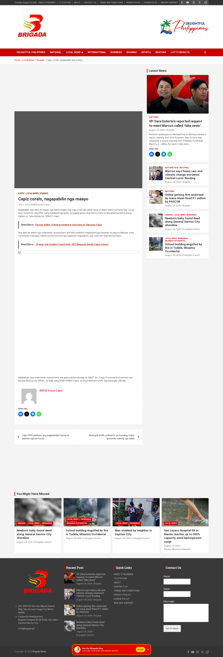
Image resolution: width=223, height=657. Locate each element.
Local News (73, 52)
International (97, 52)
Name (168, 576)
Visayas (44, 193)
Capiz (21, 193)
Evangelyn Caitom (191, 229)
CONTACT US (90, 2)
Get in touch (172, 628)
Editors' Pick (171, 168)
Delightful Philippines (31, 52)
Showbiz (131, 52)
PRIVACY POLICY (133, 2)
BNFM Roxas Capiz (40, 204)
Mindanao (192, 215)
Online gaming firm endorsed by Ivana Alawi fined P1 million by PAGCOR (185, 198)
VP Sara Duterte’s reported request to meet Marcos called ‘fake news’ (90, 577)
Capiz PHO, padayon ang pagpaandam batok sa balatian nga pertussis (45, 437)
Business (116, 52)
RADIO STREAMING (47, 2)
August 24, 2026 (173, 182)
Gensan (169, 215)
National (55, 52)
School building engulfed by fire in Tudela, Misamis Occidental (183, 248)
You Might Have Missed (33, 494)
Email (167, 589)
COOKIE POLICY (150, 2)
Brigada (170, 130)
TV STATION (64, 2)
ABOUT (77, 2)
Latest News (158, 71)
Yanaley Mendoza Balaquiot (177, 549)
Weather (160, 52)
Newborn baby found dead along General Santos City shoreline (182, 222)
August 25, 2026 (157, 130)
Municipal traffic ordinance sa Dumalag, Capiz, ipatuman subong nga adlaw (112, 437)
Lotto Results (180, 52)
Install (140, 649)
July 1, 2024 (24, 204)
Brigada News (39, 651)
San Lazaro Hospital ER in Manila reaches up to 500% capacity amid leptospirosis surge (182, 536)
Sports (146, 52)
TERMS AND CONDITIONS (111, 2)
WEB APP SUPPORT (169, 2)
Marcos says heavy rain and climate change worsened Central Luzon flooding (183, 174)
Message (170, 601)
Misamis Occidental (175, 241)
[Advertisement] (78, 90)
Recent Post (75, 568)
